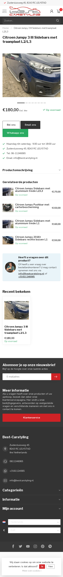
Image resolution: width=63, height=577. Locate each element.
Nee (50, 566)
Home (6, 28)
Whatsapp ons (15, 133)
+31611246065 (26, 276)
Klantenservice (31, 417)
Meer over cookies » (31, 570)
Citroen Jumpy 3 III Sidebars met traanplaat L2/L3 (16, 329)
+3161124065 (17, 470)
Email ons (30, 124)
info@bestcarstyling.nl (31, 273)
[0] (58, 11)
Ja (42, 566)
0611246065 (16, 461)
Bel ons (11, 124)
